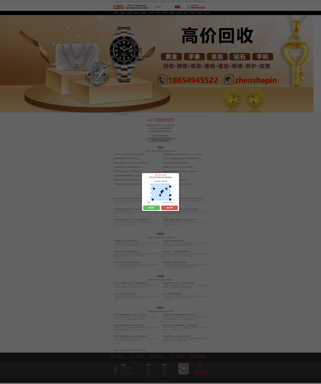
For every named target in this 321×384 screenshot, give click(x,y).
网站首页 (152, 208)
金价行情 (170, 208)
